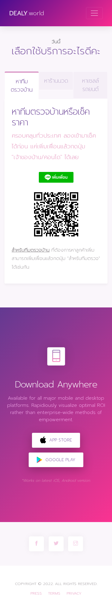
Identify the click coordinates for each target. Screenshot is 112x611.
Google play (59, 460)
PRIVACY (74, 593)
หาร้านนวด (56, 80)
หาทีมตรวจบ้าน (22, 85)
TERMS (54, 593)
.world (26, 13)
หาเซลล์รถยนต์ (90, 85)
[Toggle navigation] (94, 13)
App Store (60, 440)
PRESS (36, 593)
